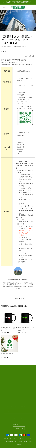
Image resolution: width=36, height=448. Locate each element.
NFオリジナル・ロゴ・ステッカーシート (9, 354)
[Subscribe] (30, 411)
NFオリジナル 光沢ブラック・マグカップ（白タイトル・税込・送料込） (9, 329)
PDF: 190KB (27, 190)
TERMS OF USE (8, 384)
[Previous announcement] (3, 2)
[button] (4, 7)
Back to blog (19, 298)
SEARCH (6, 376)
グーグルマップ (28, 85)
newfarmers (11, 438)
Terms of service (18, 441)
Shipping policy (28, 441)
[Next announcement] (33, 2)
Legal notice (19, 444)
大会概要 (22, 219)
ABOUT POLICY (8, 380)
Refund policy (28, 438)
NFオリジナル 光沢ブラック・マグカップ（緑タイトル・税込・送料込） (26, 329)
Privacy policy (9, 441)
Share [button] (4, 51)
